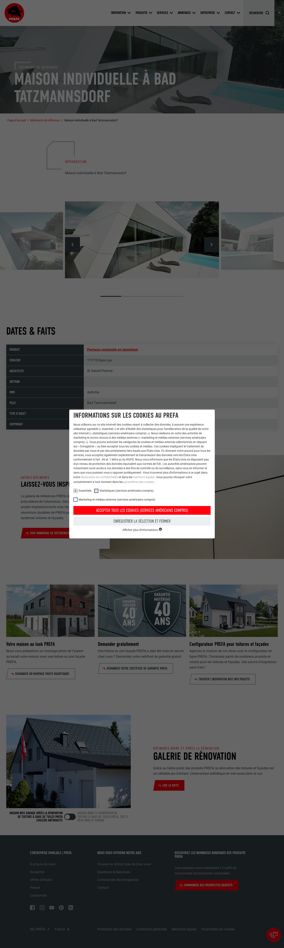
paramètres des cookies (138, 482)
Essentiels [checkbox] (85, 490)
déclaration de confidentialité (99, 477)
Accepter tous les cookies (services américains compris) (142, 510)
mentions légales (144, 477)
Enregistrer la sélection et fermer (142, 521)
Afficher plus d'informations (140, 530)
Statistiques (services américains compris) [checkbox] (126, 490)
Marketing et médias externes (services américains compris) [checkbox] (117, 499)
